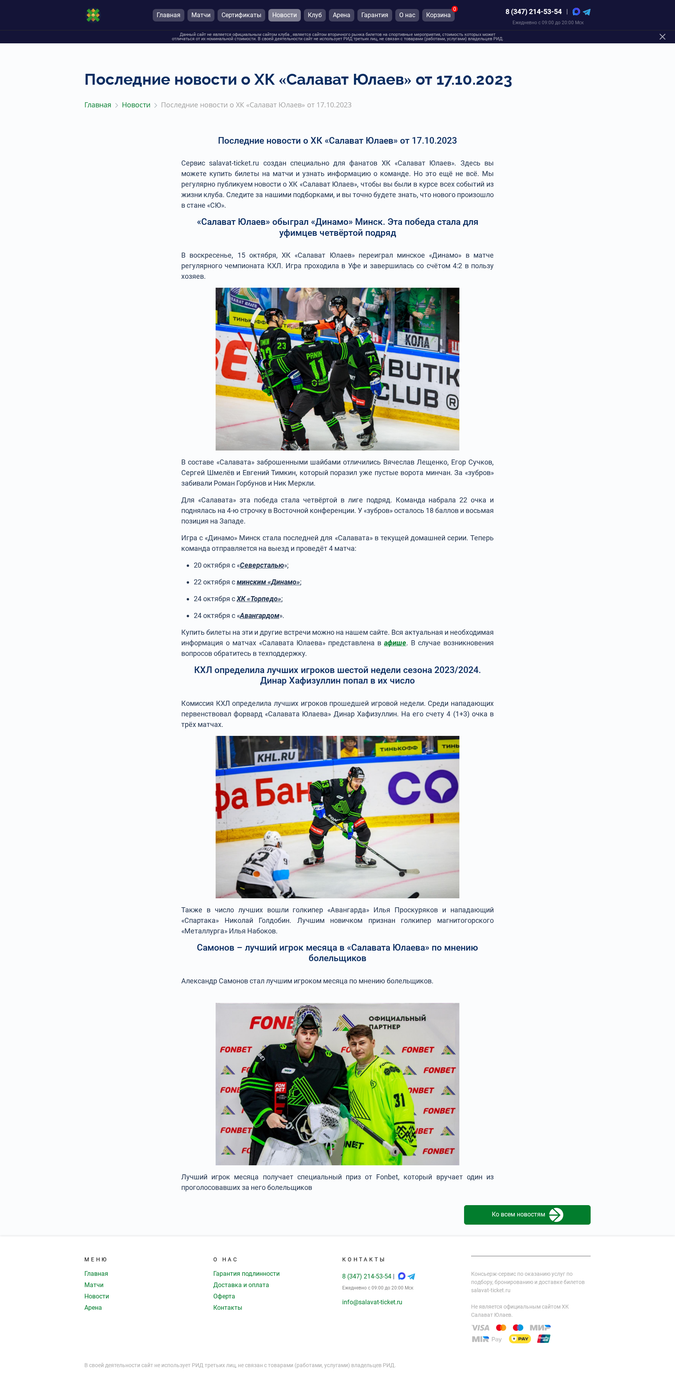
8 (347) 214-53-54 (533, 11)
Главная (96, 1273)
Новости (96, 1296)
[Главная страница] (93, 15)
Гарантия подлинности (246, 1273)
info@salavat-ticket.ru (372, 1302)
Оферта (224, 1296)
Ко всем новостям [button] (518, 1214)
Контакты (227, 1307)
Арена (93, 1307)
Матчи (94, 1285)
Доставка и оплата (241, 1285)
